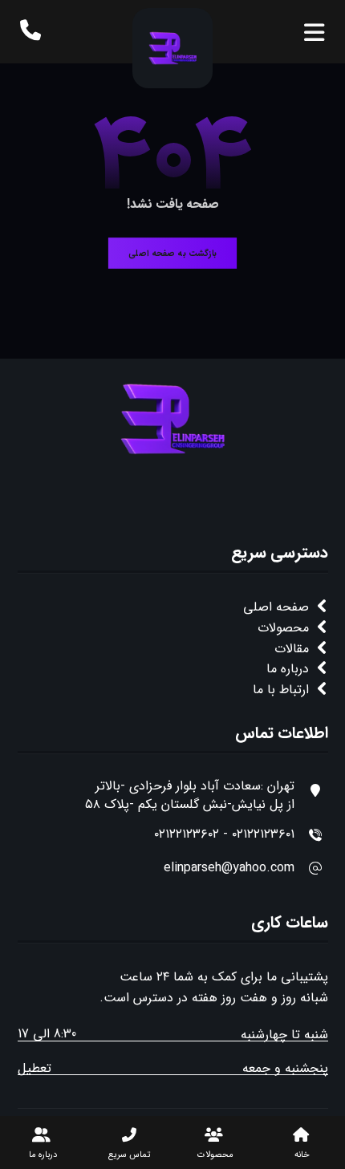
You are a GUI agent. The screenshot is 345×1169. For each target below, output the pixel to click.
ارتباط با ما (281, 690)
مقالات (291, 649)
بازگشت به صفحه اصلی (172, 253)
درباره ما (287, 669)
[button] (314, 33)
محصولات (283, 628)
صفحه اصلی (276, 607)
